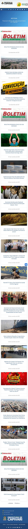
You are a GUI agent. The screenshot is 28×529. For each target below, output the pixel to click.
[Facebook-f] (8, 9)
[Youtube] (22, 9)
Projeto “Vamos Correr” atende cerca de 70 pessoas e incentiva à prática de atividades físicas (14, 444)
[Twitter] (11, 9)
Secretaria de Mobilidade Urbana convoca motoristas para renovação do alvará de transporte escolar (14, 99)
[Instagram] (13, 9)
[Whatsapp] (27, 9)
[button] (1, 9)
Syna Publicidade (22, 524)
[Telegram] (18, 9)
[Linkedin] (20, 9)
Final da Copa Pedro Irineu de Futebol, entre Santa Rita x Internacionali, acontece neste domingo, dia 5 (14, 151)
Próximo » (17, 503)
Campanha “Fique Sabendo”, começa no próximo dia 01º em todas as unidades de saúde (14, 257)
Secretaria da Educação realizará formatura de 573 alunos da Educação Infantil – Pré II (14, 204)
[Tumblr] (15, 9)
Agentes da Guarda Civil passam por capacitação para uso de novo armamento (14, 363)
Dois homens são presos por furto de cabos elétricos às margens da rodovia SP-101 (14, 230)
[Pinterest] (24, 9)
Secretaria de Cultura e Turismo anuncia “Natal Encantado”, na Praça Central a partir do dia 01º (14, 390)
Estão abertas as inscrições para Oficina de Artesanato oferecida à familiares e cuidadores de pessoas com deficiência (14, 417)
